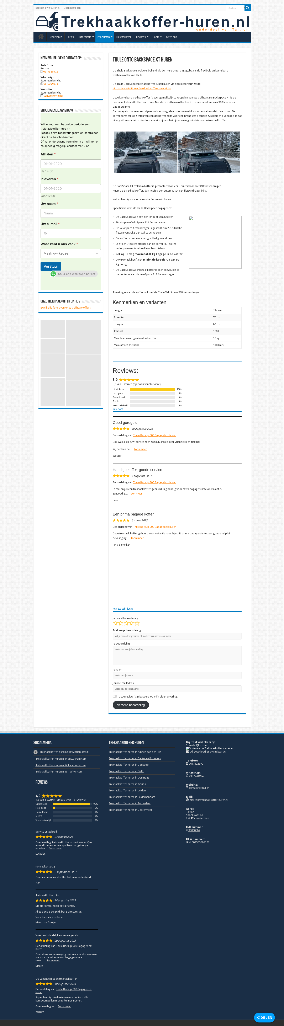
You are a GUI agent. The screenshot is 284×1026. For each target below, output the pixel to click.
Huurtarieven (124, 36)
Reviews (141, 36)
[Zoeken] (247, 8)
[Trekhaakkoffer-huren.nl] (142, 21)
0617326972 (50, 71)
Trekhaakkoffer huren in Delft (126, 771)
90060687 (194, 830)
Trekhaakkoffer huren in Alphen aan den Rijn (135, 751)
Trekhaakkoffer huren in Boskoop (129, 764)
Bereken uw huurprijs (47, 7)
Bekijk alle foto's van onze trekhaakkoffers (66, 307)
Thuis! (41, 36)
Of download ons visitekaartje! (208, 751)
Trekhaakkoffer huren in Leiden (127, 790)
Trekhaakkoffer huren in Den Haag (129, 777)
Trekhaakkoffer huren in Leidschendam (132, 796)
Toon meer (140, 449)
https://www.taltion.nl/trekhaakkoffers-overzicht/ (142, 88)
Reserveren (55, 36)
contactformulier (53, 95)
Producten (104, 36)
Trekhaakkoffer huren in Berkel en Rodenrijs (135, 758)
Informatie (84, 36)
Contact (157, 36)
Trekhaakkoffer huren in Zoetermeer (130, 809)
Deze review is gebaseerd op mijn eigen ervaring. (148, 696)
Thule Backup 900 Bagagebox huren (154, 435)
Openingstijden (72, 7)
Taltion (190, 811)
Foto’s (70, 36)
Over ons (171, 36)
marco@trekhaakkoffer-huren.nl (209, 799)
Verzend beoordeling (131, 705)
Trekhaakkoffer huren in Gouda (127, 784)
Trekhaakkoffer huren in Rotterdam (130, 803)
